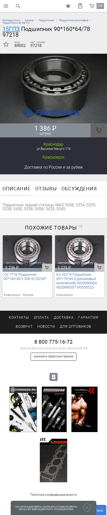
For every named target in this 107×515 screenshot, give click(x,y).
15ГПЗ (11, 28)
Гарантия (88, 317)
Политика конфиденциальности (53, 495)
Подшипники (46, 20)
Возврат (24, 326)
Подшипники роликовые (73, 20)
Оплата (41, 317)
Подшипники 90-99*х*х (16, 22)
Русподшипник (11, 20)
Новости (46, 326)
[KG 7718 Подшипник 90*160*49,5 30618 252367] (27, 251)
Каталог (29, 20)
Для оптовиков (75, 326)
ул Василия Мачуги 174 (53, 149)
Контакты (19, 317)
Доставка (53, 167)
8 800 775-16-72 (53, 342)
